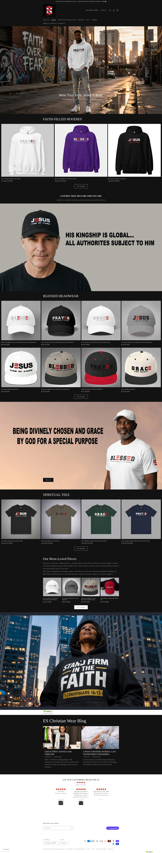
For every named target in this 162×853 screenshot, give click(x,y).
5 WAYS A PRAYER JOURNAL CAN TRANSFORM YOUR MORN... (99, 753)
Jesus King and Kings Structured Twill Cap (70, 599)
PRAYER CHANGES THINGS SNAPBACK (92, 389)
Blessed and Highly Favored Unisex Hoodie (66, 178)
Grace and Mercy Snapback (128, 389)
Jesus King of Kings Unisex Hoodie (117, 178)
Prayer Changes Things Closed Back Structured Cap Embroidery (57, 342)
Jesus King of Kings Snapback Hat (9, 389)
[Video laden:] (81, 661)
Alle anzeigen (81, 186)
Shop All (98, 104)
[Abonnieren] (71, 828)
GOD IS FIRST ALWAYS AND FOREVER (58, 753)
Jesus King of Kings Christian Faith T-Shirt (12, 541)
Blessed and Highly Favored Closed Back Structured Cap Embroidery (18, 342)
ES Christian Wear (51, 849)
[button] (110, 10)
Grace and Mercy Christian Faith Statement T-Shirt (94, 541)
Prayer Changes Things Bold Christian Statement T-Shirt (135, 541)
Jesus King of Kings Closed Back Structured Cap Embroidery (136, 342)
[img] (81, 782)
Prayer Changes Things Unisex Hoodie (11, 178)
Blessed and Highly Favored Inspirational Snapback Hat (55, 389)
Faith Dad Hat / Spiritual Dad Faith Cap (109, 599)
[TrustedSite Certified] (48, 712)
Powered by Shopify (60, 849)
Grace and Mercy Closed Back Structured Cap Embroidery (96, 342)
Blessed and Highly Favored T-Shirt (50, 541)
